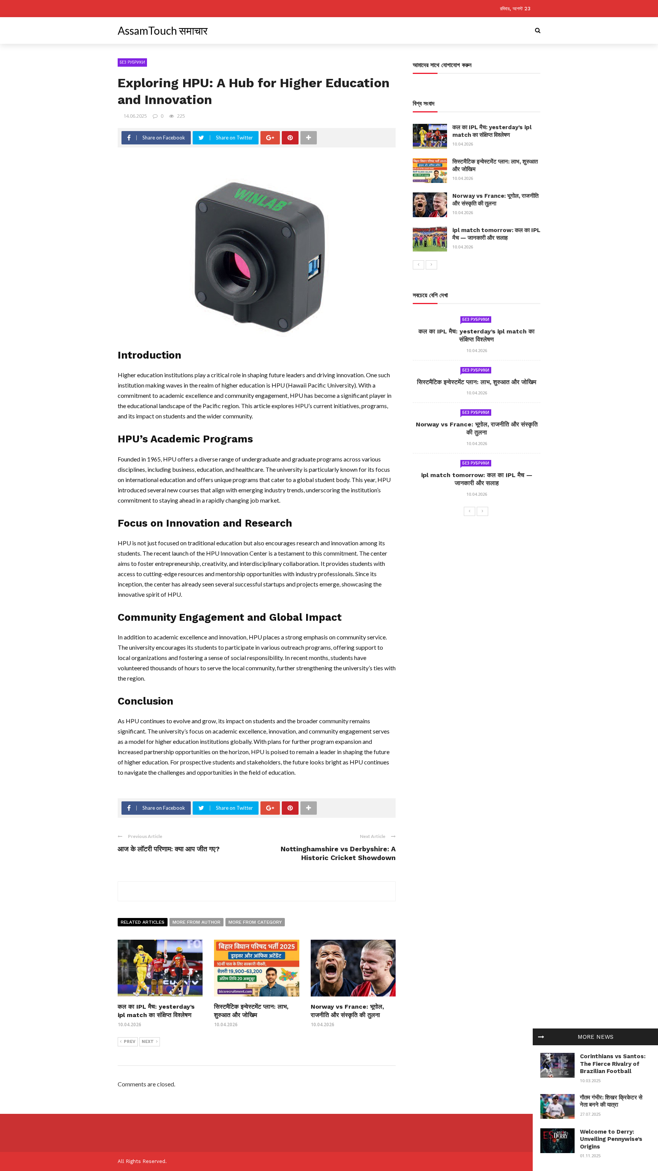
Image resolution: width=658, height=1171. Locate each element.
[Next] (431, 264)
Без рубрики (132, 62)
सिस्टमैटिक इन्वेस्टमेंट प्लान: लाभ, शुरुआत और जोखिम (476, 382)
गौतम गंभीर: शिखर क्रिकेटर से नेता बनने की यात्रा (611, 1101)
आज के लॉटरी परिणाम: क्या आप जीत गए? (169, 849)
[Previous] (418, 264)
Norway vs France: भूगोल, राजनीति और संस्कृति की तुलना (495, 199)
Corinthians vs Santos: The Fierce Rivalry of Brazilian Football (612, 1064)
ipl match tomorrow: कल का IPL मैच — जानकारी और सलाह (496, 234)
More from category (255, 922)
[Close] (541, 1036)
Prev (130, 1041)
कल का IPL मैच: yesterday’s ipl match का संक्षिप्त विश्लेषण (492, 131)
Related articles (142, 922)
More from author (196, 922)
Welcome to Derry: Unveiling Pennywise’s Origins (611, 1139)
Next (148, 1041)
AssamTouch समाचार (163, 30)
